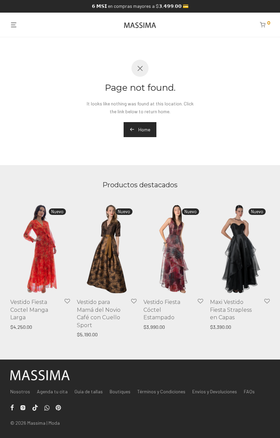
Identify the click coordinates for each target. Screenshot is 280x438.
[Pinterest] (59, 407)
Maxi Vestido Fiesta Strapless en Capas (231, 310)
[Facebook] (12, 407)
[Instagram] (23, 407)
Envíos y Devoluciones (214, 391)
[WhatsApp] (47, 407)
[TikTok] (35, 407)
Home (143, 129)
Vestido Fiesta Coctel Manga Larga (29, 310)
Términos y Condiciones (161, 391)
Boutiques (120, 391)
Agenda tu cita (52, 391)
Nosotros (20, 391)
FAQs (249, 391)
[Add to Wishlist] (67, 301)
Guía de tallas (88, 391)
